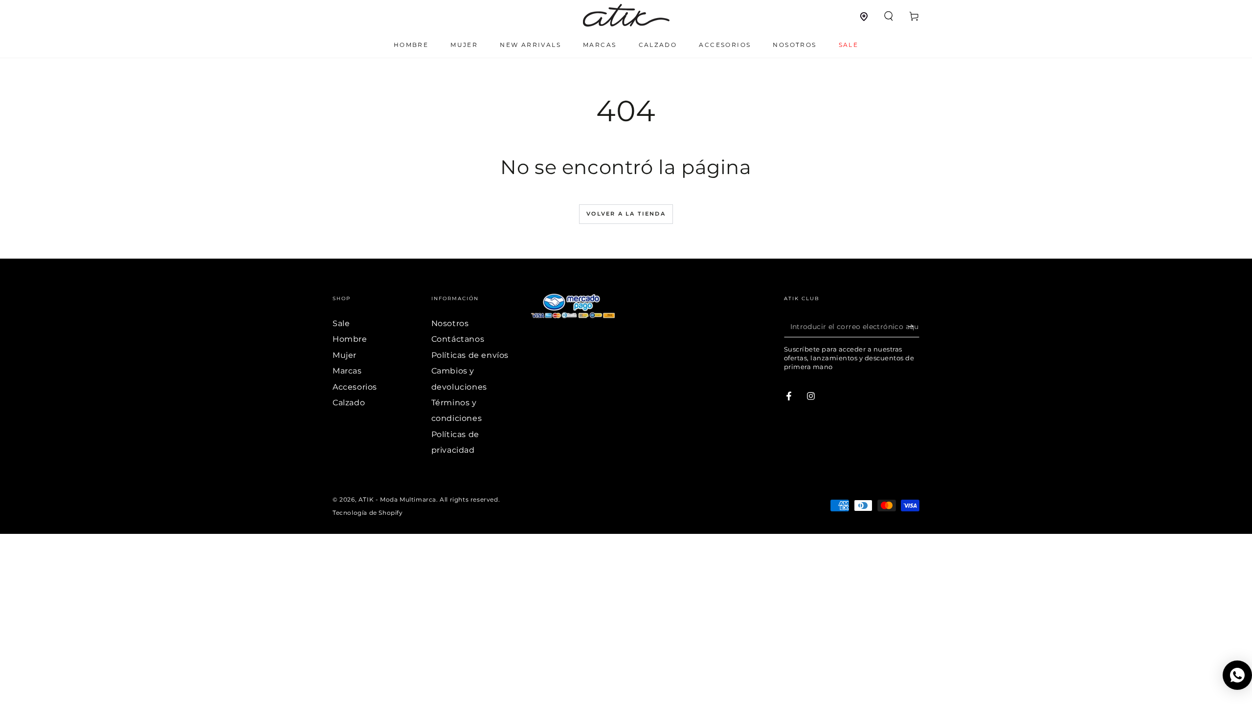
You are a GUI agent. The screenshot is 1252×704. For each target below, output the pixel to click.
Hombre (350, 339)
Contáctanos (458, 339)
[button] (888, 16)
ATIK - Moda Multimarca (397, 499)
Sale (341, 323)
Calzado (349, 402)
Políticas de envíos (470, 355)
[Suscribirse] (913, 326)
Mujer (345, 355)
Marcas (347, 370)
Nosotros (450, 323)
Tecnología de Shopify (368, 512)
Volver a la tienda (626, 213)
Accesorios (355, 387)
